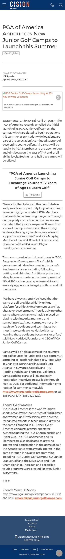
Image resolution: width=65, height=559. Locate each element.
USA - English (10, 53)
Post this (35, 194)
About (32, 526)
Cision (37, 554)
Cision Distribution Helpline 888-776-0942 (33, 538)
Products (32, 523)
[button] (52, 5)
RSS (34, 549)
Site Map (24, 549)
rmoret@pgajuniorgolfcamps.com (38, 498)
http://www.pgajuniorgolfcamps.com (28, 391)
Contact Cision (32, 520)
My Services (31, 530)
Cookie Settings (46, 549)
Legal (15, 549)
